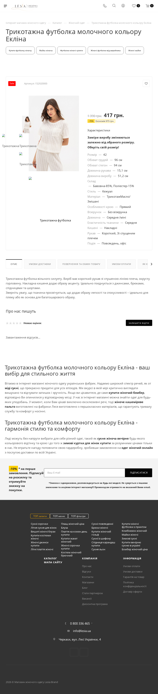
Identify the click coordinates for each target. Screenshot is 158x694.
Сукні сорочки (39, 524)
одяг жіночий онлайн (137, 448)
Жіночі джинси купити (39, 544)
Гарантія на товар (133, 577)
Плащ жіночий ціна (72, 524)
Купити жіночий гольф (101, 533)
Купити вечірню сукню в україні (131, 544)
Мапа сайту (53, 562)
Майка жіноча (46, 50)
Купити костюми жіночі (41, 537)
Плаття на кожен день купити (74, 533)
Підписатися (139, 472)
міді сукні (11, 388)
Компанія (89, 558)
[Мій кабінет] (123, 6)
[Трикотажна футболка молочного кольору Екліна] (54, 133)
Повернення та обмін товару (81, 264)
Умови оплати (121, 264)
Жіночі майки (134, 50)
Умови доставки (40, 264)
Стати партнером (92, 593)
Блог (85, 587)
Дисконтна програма (95, 604)
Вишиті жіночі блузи (43, 531)
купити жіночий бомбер (126, 393)
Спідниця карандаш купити (103, 544)
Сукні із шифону (101, 538)
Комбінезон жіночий (134, 530)
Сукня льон (98, 549)
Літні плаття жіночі (42, 549)
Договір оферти (132, 591)
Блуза (64, 527)
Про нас (87, 566)
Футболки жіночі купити (71, 50)
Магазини (88, 582)
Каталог (50, 558)
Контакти (87, 577)
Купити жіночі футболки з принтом (134, 525)
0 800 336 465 (80, 623)
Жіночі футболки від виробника (106, 50)
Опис (14, 264)
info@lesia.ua (82, 631)
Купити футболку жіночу (20, 50)
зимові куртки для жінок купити (87, 443)
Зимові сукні (129, 538)
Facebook (74, 652)
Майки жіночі (130, 534)
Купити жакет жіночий (69, 540)
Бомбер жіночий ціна (135, 549)
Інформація (132, 558)
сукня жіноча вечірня (113, 438)
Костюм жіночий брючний (71, 554)
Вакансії (87, 598)
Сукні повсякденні (102, 524)
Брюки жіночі (100, 527)
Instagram (84, 652)
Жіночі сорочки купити (70, 547)
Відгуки (86, 571)
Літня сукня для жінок (44, 527)
